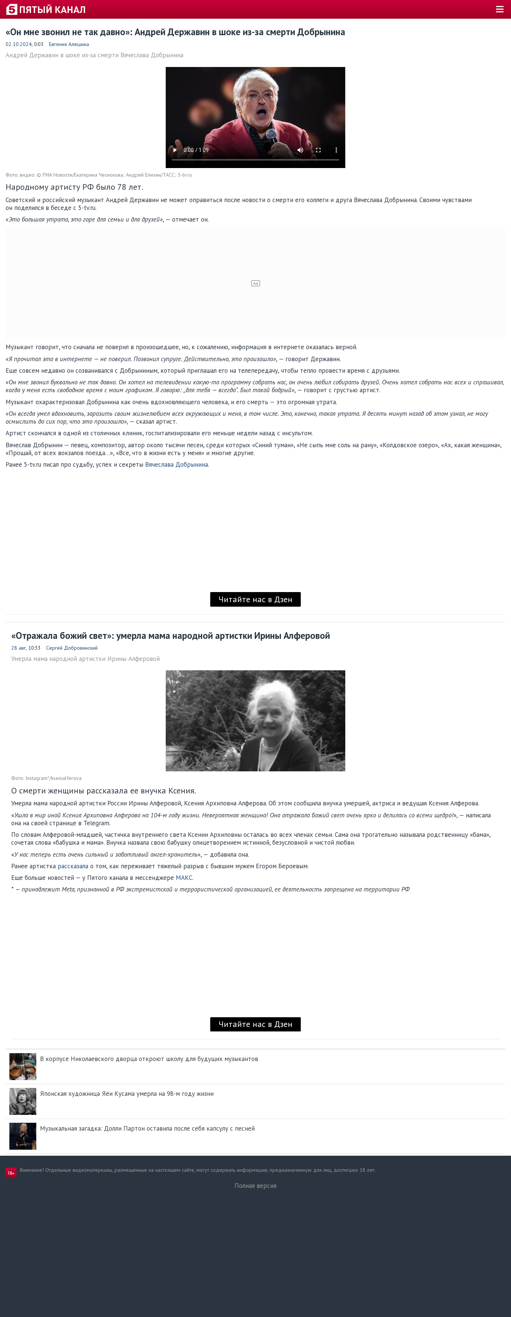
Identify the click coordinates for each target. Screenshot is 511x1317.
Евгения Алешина (69, 44)
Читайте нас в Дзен (255, 599)
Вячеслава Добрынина (176, 464)
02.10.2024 (19, 44)
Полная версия (255, 1186)
